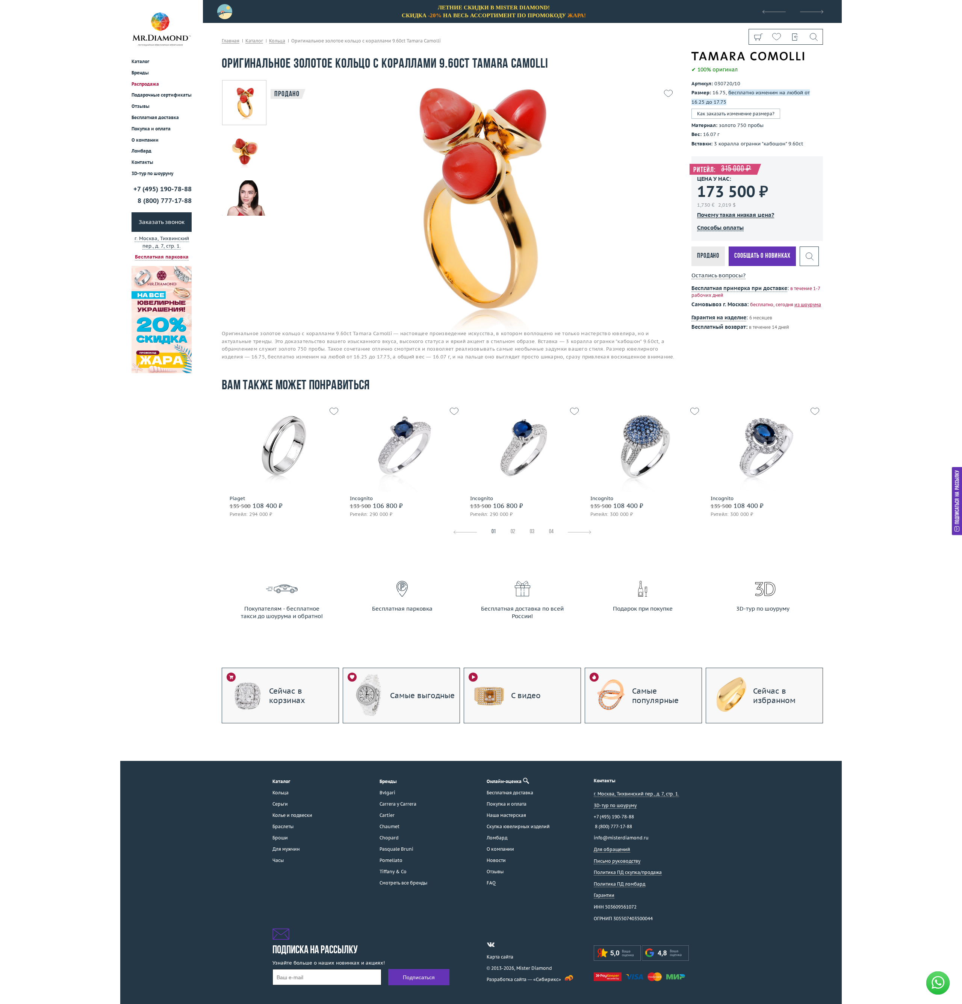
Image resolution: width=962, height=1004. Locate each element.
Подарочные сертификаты (162, 95)
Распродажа (145, 83)
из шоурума (807, 304)
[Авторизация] (795, 36)
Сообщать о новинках (762, 256)
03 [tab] (532, 532)
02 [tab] (513, 532)
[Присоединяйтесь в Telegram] (504, 944)
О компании (145, 139)
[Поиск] (813, 36)
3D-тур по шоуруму (152, 173)
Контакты (142, 162)
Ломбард (141, 151)
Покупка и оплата (151, 129)
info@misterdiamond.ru (621, 838)
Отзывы (141, 106)
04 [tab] (551, 532)
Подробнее (279, 463)
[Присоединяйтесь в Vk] (491, 944)
